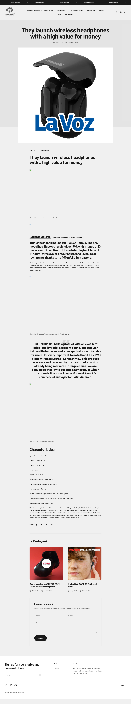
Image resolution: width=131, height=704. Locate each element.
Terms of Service (82, 608)
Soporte (101, 10)
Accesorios (91, 10)
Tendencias (76, 265)
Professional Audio (76, 10)
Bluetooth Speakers (33, 10)
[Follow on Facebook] (6, 685)
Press (59, 14)
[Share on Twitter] (42, 524)
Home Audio (48, 10)
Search (56, 668)
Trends (32, 150)
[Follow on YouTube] (15, 685)
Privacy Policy (70, 608)
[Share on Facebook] (37, 524)
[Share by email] (52, 524)
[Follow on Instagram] (10, 685)
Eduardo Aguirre (40, 236)
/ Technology (44, 150)
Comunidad (69, 14)
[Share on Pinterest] (47, 524)
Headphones (61, 10)
